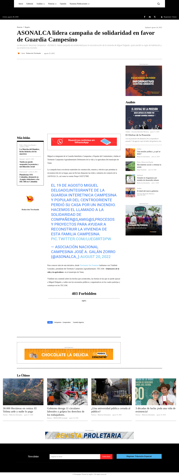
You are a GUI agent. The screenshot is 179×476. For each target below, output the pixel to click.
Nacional (21, 159)
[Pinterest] (154, 53)
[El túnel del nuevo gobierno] (130, 192)
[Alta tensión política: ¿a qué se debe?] (130, 153)
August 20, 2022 (95, 256)
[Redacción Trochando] (19, 53)
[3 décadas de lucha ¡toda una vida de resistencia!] (156, 391)
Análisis (128, 132)
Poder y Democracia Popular (27, 145)
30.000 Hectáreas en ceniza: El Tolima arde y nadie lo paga (20, 410)
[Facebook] (144, 17)
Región (27, 27)
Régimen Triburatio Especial (139, 456)
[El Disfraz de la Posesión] (144, 117)
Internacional (23, 172)
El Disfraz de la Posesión (138, 135)
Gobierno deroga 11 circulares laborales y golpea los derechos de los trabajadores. (65, 411)
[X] (154, 17)
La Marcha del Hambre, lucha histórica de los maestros (29, 151)
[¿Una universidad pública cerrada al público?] (111, 391)
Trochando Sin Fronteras (89, 265)
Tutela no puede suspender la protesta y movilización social (28, 164)
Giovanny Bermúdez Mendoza (140, 132)
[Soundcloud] (149, 17)
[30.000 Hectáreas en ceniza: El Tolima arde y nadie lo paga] (23, 391)
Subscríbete (106, 457)
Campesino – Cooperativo (62, 322)
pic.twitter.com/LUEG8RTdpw (81, 239)
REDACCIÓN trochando (60, 418)
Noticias (19, 27)
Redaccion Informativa (143, 156)
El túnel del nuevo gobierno (147, 191)
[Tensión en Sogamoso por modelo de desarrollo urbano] (130, 179)
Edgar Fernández (142, 169)
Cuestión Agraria (78, 322)
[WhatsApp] (159, 53)
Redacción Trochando (33, 53)
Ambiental (140, 175)
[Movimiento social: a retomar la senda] (130, 166)
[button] (158, 3)
